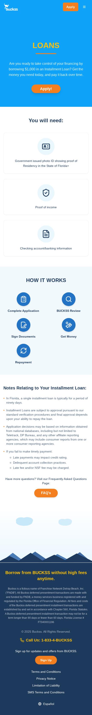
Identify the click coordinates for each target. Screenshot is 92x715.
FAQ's (46, 493)
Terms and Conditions (46, 671)
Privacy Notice (46, 678)
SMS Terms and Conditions (46, 692)
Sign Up (46, 660)
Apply (70, 7)
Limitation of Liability (46, 685)
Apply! (46, 89)
